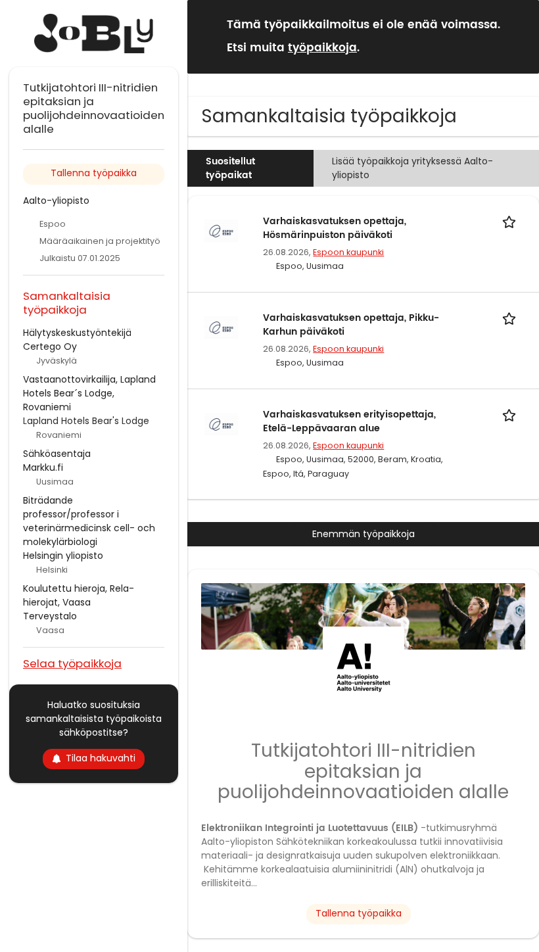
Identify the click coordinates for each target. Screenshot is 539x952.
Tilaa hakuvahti (100, 758)
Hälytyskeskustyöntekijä (77, 332)
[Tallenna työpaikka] (511, 221)
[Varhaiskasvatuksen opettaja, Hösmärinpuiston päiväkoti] (221, 230)
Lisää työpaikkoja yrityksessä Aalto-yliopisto (412, 168)
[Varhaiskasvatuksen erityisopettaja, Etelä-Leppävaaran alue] (221, 423)
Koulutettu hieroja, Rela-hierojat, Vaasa (78, 595)
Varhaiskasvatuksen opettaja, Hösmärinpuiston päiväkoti (334, 228)
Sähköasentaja (57, 453)
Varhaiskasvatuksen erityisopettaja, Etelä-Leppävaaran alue (349, 421)
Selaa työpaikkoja (72, 663)
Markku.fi (43, 467)
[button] (518, 35)
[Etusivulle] (93, 33)
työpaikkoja (322, 48)
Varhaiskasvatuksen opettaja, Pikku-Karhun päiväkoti (351, 324)
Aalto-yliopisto (56, 200)
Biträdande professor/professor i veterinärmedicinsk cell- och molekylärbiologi (89, 521)
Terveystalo (50, 616)
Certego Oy (50, 346)
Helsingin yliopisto (63, 555)
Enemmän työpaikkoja (363, 533)
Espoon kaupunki (348, 252)
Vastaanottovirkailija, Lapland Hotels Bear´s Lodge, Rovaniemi (89, 393)
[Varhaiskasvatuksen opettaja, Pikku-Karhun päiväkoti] (221, 326)
